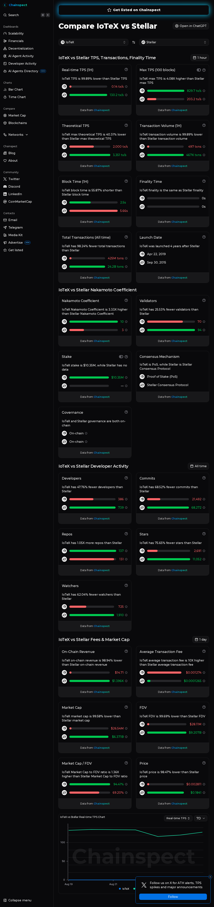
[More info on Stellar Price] (204, 792)
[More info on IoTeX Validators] (204, 321)
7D (198, 818)
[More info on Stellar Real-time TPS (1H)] (126, 95)
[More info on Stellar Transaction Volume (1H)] (204, 155)
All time (201, 466)
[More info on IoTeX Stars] (204, 551)
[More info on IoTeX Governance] (86, 433)
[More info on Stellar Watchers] (126, 615)
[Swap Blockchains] (134, 42)
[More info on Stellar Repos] (126, 559)
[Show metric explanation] (126, 69)
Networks (15, 135)
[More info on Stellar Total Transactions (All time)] (126, 266)
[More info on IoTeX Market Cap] (126, 728)
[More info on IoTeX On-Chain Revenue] (126, 672)
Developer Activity (22, 63)
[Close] (210, 877)
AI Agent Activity (21, 56)
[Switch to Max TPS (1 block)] (199, 70)
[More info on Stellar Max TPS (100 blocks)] (204, 99)
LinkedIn (15, 194)
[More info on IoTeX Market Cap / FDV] (126, 784)
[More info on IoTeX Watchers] (126, 606)
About (13, 160)
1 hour (202, 58)
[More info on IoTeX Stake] (126, 377)
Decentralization (20, 48)
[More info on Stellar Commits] (204, 507)
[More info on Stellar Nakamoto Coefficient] (126, 330)
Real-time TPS (176, 818)
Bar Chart (15, 89)
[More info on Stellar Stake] (126, 386)
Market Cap (17, 115)
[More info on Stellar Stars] (204, 559)
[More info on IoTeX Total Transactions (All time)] (126, 258)
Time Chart (17, 97)
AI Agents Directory (26, 71)
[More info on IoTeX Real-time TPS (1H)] (126, 86)
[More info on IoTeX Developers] (126, 499)
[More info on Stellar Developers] (126, 507)
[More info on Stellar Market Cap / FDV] (126, 792)
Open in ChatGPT (193, 26)
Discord (14, 186)
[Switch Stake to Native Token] (121, 356)
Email (12, 220)
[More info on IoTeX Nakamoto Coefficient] (126, 321)
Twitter (14, 179)
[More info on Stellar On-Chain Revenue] (126, 681)
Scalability (16, 33)
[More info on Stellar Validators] (204, 330)
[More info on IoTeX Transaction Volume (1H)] (204, 146)
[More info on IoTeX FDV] (204, 724)
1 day (203, 639)
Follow (173, 897)
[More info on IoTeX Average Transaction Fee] (204, 672)
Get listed (15, 250)
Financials (16, 41)
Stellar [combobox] (151, 42)
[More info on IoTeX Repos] (126, 551)
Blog (11, 153)
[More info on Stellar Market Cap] (126, 736)
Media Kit (15, 235)
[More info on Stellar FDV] (204, 732)
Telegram (15, 227)
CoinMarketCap (20, 201)
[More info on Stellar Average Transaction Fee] (204, 681)
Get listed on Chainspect (136, 10)
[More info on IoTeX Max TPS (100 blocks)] (204, 90)
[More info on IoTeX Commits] (204, 499)
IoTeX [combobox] (70, 42)
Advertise (18, 242)
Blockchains (17, 123)
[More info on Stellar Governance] (86, 441)
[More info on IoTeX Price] (204, 784)
